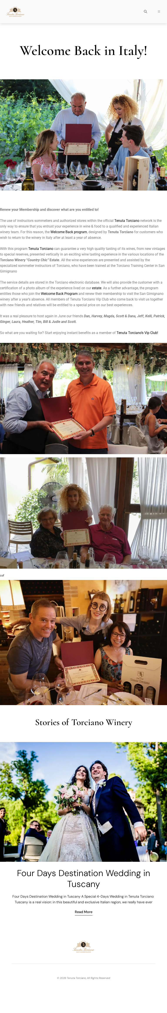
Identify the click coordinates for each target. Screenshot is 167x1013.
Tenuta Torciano (126, 221)
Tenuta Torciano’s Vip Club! (137, 333)
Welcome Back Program (59, 294)
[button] (145, 12)
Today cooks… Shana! (83, 865)
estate (96, 288)
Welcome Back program (68, 232)
